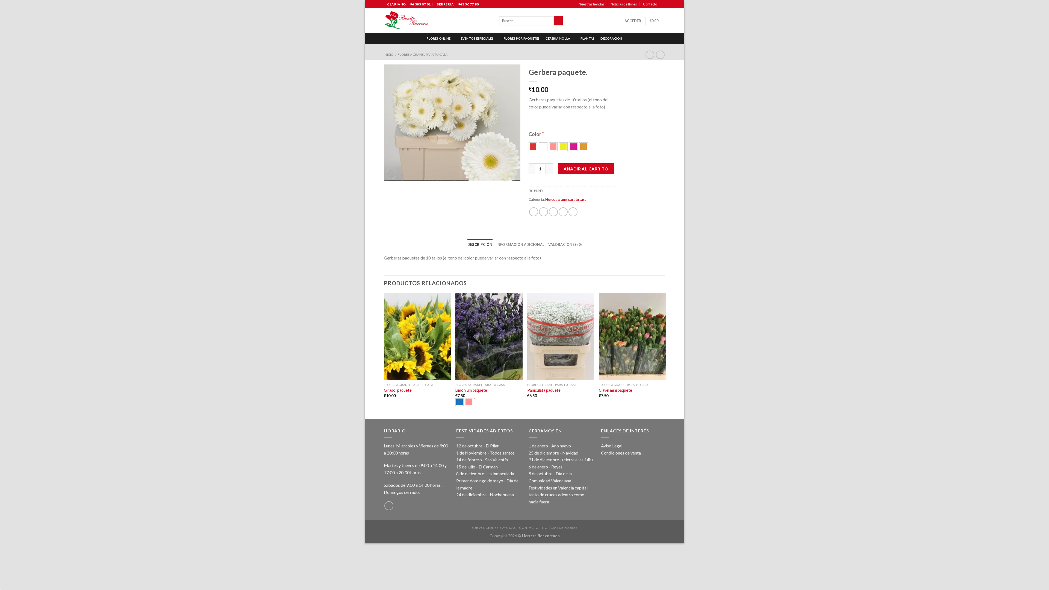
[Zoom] (391, 174)
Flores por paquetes (522, 38)
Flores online (438, 38)
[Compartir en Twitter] (543, 211)
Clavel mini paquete (615, 390)
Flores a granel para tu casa (422, 54)
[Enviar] (558, 20)
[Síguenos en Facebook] (662, 4)
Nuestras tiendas (592, 4)
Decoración (611, 38)
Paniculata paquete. (544, 390)
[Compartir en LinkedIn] (572, 211)
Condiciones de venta (621, 452)
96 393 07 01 (420, 4)
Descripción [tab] (480, 244)
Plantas (588, 38)
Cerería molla (558, 38)
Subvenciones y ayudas (494, 528)
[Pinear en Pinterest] (563, 211)
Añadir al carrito (586, 168)
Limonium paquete (471, 390)
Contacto (650, 4)
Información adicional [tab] (520, 244)
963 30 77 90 (468, 4)
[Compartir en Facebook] (533, 211)
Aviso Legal (611, 445)
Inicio (389, 54)
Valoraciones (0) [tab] (565, 244)
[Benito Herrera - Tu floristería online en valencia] (406, 21)
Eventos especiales (477, 38)
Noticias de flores (624, 4)
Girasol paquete (398, 390)
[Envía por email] (553, 211)
